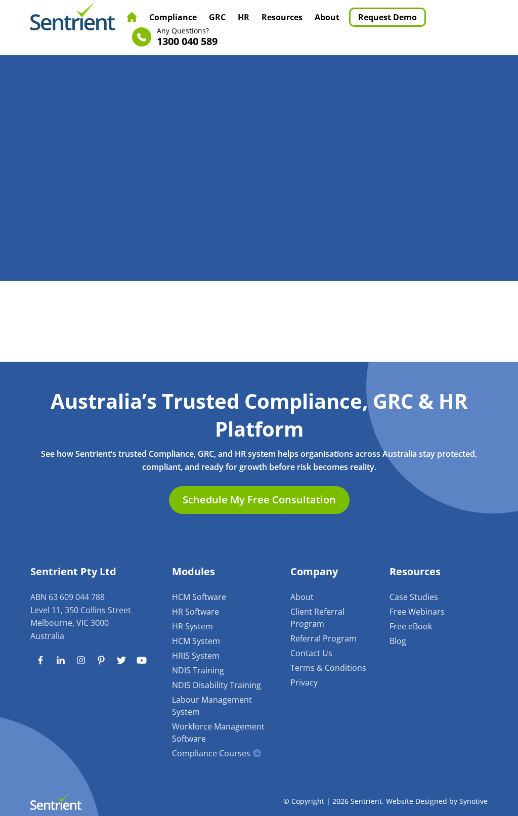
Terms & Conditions (328, 667)
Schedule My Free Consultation (259, 499)
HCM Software (199, 597)
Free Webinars (417, 611)
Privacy (304, 682)
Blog (398, 641)
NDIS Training (198, 670)
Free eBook (411, 626)
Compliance (173, 17)
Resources (282, 17)
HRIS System (196, 655)
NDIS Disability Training (216, 685)
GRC (217, 17)
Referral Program (323, 638)
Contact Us (311, 653)
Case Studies (414, 597)
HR (243, 17)
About (327, 17)
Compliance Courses (211, 753)
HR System (192, 626)
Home (132, 17)
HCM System (196, 641)
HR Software (195, 611)
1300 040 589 (187, 37)
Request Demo (387, 17)
